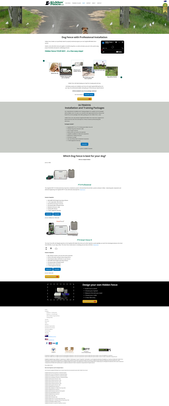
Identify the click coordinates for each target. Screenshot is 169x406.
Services (46, 319)
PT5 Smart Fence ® (84, 240)
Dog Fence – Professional (52, 312)
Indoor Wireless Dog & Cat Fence (53, 315)
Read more (82, 189)
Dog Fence (68, 3)
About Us (47, 324)
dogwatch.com (51, 339)
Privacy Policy (47, 331)
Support (88, 3)
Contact (99, 3)
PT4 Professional (84, 184)
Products (46, 311)
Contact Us (47, 334)
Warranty (47, 332)
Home (46, 309)
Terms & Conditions (49, 329)
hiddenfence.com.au (52, 336)
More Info (49, 214)
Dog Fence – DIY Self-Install (52, 314)
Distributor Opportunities (50, 326)
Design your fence (84, 99)
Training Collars (76, 3)
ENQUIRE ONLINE (89, 94)
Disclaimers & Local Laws (50, 327)
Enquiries (84, 144)
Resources (47, 321)
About (93, 3)
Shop (83, 3)
